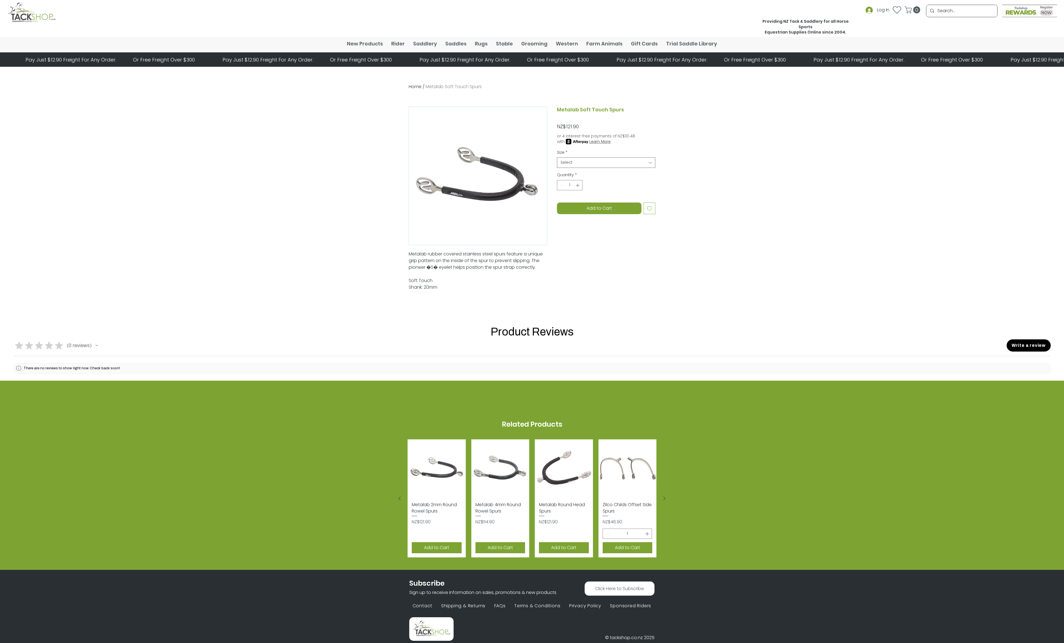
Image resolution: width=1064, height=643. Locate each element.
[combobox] (606, 162)
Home (415, 86)
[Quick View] (437, 468)
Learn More (600, 141)
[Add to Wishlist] (649, 208)
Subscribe (426, 583)
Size (562, 152)
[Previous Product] (399, 498)
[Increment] (578, 185)
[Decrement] (561, 185)
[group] (532, 498)
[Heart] (897, 10)
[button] (913, 9)
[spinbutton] (570, 185)
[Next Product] (664, 498)
